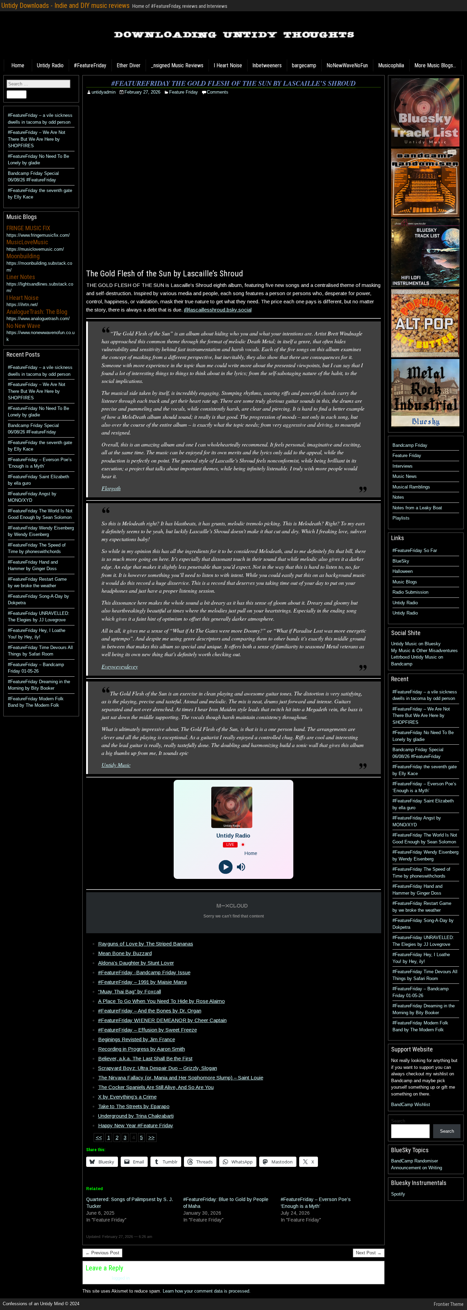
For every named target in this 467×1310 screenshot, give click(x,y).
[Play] (226, 866)
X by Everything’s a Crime (127, 1097)
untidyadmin (104, 92)
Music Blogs (404, 581)
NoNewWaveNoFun (347, 65)
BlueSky (400, 561)
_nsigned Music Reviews (177, 65)
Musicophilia (391, 65)
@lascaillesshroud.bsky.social (218, 310)
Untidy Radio (50, 65)
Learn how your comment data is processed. (207, 1291)
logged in (121, 1278)
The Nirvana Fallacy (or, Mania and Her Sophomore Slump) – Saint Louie (180, 1077)
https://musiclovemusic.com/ (35, 249)
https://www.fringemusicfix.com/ (38, 235)
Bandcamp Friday (409, 445)
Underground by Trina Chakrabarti (136, 1116)
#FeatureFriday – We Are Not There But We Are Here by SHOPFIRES (36, 139)
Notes (398, 497)
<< (99, 1137)
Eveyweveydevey (120, 666)
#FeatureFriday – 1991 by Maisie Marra (142, 982)
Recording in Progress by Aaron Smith (141, 1049)
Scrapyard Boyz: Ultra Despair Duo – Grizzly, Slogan (157, 1068)
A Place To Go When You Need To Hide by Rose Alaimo (161, 1001)
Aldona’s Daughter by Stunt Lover (136, 963)
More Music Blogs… (435, 65)
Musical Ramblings (411, 486)
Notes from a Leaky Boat (417, 507)
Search (398, 1120)
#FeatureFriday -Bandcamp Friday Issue (144, 972)
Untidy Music (116, 764)
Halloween (402, 571)
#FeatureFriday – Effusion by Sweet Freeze (147, 1030)
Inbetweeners (267, 65)
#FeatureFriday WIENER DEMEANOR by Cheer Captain (162, 1020)
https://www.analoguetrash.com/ (38, 318)
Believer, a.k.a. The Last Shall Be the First (145, 1058)
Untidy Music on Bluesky (416, 643)
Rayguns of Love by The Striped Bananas (145, 944)
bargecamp (304, 65)
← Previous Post (102, 1252)
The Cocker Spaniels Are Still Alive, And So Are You (156, 1087)
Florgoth (111, 488)
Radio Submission (410, 592)
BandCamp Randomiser (414, 1160)
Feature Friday (183, 92)
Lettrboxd (400, 657)
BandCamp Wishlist (410, 1104)
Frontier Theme (449, 1304)
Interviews (402, 466)
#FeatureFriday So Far (414, 550)
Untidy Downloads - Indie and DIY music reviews (65, 5)
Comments (217, 92)
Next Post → (369, 1252)
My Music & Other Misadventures (424, 650)
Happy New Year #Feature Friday (135, 1125)
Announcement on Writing (416, 1167)
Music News (404, 476)
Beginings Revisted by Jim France (136, 1039)
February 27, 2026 (142, 92)
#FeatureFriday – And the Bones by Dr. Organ (149, 1010)
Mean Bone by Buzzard (125, 953)
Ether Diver (129, 65)
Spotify (398, 1194)
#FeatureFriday (90, 65)
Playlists (401, 518)
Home (17, 65)
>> (151, 1137)
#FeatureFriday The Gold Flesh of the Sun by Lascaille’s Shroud (233, 83)
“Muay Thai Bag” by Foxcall (129, 991)
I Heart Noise (228, 65)
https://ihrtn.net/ (22, 304)
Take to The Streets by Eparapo (134, 1106)
